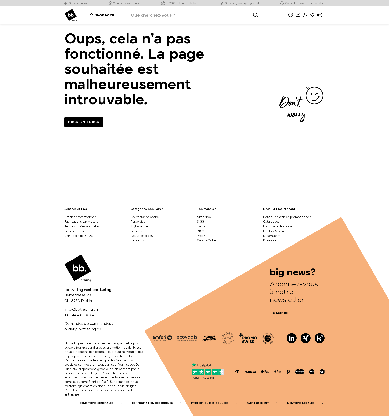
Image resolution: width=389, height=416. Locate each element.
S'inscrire (280, 313)
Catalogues (271, 221)
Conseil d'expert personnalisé (305, 3)
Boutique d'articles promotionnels (287, 217)
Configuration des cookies (152, 403)
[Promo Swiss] (248, 338)
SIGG (200, 221)
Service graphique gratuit (242, 3)
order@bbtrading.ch (82, 329)
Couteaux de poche (145, 217)
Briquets (137, 231)
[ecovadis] (187, 338)
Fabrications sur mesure (81, 221)
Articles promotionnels (80, 217)
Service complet (76, 231)
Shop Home (104, 15)
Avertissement (258, 403)
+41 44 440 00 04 (79, 315)
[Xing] (306, 338)
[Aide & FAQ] (290, 14)
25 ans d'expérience (126, 3)
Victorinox (204, 217)
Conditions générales (96, 403)
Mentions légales (300, 403)
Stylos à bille (139, 226)
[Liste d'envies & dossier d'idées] (312, 14)
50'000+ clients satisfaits (183, 3)
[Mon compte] (305, 14)
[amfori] (162, 338)
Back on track (83, 122)
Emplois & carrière (276, 231)
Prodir (201, 236)
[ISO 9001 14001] (228, 338)
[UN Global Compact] (268, 338)
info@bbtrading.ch (81, 310)
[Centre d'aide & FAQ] (237, 372)
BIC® (200, 231)
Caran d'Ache (206, 240)
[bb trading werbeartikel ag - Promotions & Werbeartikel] (70, 15)
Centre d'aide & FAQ (78, 236)
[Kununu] (320, 338)
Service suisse (78, 3)
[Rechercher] (254, 14)
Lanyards (137, 240)
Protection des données (209, 403)
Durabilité (270, 240)
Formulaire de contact (278, 226)
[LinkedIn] (292, 338)
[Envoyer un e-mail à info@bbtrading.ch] (297, 14)
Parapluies (138, 221)
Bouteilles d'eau (142, 236)
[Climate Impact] (209, 338)
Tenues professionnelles (82, 226)
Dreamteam (271, 236)
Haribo (201, 226)
